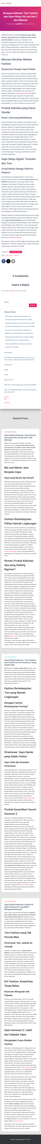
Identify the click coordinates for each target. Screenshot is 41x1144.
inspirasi (16, 255)
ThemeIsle (27, 1139)
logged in (12, 290)
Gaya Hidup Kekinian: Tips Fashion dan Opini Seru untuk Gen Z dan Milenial (20, 437)
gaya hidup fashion (16, 251)
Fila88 (6, 369)
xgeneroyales (16, 237)
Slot (5, 399)
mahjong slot (8, 364)
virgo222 (7, 402)
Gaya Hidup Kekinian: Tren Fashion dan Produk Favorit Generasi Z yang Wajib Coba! (20, 662)
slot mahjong (8, 352)
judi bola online (8, 379)
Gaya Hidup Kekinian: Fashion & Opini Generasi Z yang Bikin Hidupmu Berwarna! (18, 906)
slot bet (6, 397)
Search (6, 302)
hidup (11, 255)
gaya (7, 255)
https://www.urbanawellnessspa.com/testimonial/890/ (20, 385)
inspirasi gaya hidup (22, 93)
